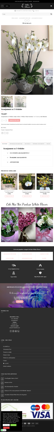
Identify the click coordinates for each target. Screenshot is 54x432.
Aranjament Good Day (27, 192)
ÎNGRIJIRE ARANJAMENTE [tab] (38, 143)
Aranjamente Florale (37, 18)
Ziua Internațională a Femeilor (11, 386)
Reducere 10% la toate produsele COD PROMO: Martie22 (18, 390)
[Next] (50, 60)
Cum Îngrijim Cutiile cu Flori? (11, 378)
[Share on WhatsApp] (2, 133)
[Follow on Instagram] (13, 331)
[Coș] (51, 6)
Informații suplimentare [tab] (16, 143)
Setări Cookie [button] (6, 425)
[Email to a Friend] (7, 133)
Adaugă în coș (14, 120)
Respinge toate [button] (6, 427)
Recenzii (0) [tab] (27, 143)
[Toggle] (7, 153)
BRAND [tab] (48, 143)
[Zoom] (3, 93)
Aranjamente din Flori (24, 18)
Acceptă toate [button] (13, 425)
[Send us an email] (16, 331)
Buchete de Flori (8, 382)
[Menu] (2, 6)
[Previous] (4, 60)
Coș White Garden (9, 192)
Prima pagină (15, 18)
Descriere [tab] (4, 143)
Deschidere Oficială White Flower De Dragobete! (16, 394)
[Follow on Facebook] (11, 331)
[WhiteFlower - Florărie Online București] (27, 6)
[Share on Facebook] (5, 133)
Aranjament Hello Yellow (45, 192)
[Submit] (51, 14)
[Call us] (18, 331)
